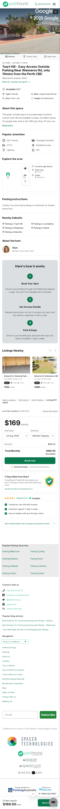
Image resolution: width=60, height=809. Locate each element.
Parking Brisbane (10, 559)
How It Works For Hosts (12, 674)
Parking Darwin (37, 573)
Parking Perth (37, 559)
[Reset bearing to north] (25, 181)
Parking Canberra (38, 566)
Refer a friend (8, 692)
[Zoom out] (25, 175)
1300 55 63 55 (44, 4)
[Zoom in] (25, 168)
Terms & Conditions (11, 641)
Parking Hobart (9, 573)
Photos (12, 56)
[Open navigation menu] (54, 4)
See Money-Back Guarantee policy (19, 489)
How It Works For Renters (13, 670)
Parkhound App (9, 647)
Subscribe (48, 714)
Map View (51, 56)
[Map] (16, 178)
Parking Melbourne (11, 551)
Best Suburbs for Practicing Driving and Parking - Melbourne (28, 625)
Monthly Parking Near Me (13, 679)
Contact (5, 661)
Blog (4, 688)
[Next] (55, 350)
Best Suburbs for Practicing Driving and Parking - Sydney (27, 620)
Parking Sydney (38, 551)
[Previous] (50, 350)
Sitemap (5, 652)
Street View (31, 56)
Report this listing (50, 411)
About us (6, 656)
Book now (47, 802)
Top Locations (8, 665)
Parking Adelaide (10, 566)
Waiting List (7, 701)
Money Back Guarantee (12, 683)
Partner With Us (9, 697)
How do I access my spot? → (16, 82)
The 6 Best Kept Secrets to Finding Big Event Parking (25, 629)
